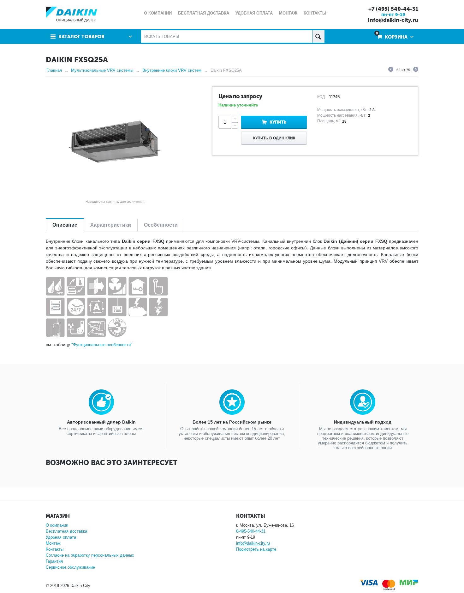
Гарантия (54, 561)
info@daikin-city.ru (393, 20)
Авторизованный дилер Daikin (101, 422)
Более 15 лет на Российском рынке (232, 422)
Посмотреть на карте (256, 549)
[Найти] (318, 36)
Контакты (54, 549)
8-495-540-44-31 (250, 531)
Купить (278, 122)
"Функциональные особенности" (101, 344)
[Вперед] (415, 70)
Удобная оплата (61, 537)
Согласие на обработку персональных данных (90, 555)
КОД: (321, 97)
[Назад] (390, 70)
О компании (57, 525)
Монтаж (53, 543)
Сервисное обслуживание (70, 567)
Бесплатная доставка (66, 531)
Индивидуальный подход (362, 422)
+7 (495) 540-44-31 (393, 9)
